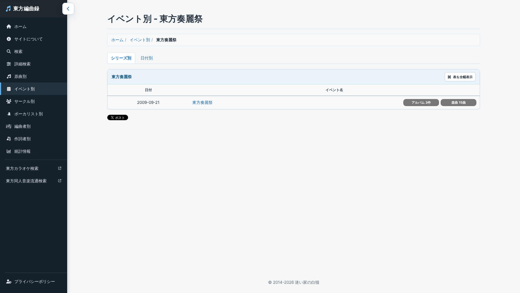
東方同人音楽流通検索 (26, 182)
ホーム (20, 26)
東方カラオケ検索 (22, 170)
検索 (18, 51)
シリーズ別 (121, 57)
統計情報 (22, 151)
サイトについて (28, 39)
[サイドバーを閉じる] (68, 9)
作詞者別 (22, 138)
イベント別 (24, 88)
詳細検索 (22, 63)
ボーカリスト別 (28, 113)
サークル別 (24, 101)
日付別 (147, 57)
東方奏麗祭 (202, 102)
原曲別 (20, 76)
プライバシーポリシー (34, 281)
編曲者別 (22, 126)
